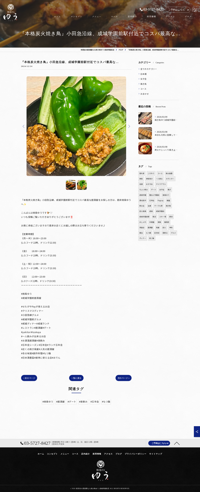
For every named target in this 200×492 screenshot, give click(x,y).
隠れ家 (141, 173)
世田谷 (141, 227)
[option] (76, 126)
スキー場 (162, 216)
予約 (171, 227)
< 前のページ (29, 378)
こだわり (151, 173)
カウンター (170, 178)
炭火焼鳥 (142, 211)
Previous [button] (24, 126)
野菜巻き (149, 178)
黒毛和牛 (142, 200)
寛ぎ (169, 189)
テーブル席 (158, 206)
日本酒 (143, 73)
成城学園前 (160, 211)
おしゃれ (142, 222)
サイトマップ (155, 454)
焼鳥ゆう (166, 195)
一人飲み (159, 178)
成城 (151, 211)
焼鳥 (159, 222)
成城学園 (142, 195)
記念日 (156, 233)
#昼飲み (83, 401)
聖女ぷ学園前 (154, 195)
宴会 (141, 233)
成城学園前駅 (144, 216)
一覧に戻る (76, 378)
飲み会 (141, 206)
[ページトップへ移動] (177, 443)
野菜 (141, 178)
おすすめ (149, 184)
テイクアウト (161, 184)
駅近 (154, 216)
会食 (149, 206)
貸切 (171, 216)
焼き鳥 (143, 83)
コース (143, 88)
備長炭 (166, 222)
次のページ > (124, 378)
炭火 (164, 227)
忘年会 (151, 200)
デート (153, 189)
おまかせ (144, 93)
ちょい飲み (143, 189)
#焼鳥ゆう (47, 401)
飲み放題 (169, 173)
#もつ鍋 (106, 401)
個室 (168, 200)
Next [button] (129, 126)
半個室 (151, 222)
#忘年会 (94, 401)
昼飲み (165, 233)
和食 (157, 227)
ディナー (142, 238)
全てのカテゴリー (148, 68)
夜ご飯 (151, 238)
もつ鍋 (148, 233)
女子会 (143, 78)
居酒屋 (150, 227)
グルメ (173, 233)
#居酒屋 (60, 401)
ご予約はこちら (176, 9)
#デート (72, 401)
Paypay (160, 200)
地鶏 (141, 184)
